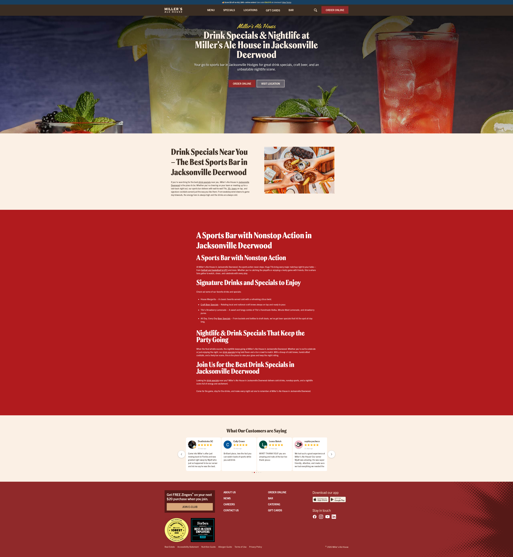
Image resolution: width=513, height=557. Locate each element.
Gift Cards (275, 510)
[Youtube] (327, 517)
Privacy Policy (255, 546)
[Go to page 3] (258, 472)
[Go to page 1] (254, 472)
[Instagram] (321, 517)
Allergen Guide (225, 546)
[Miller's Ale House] (177, 10)
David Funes (204, 441)
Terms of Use (240, 546)
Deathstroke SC (276, 441)
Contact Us (231, 510)
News (227, 498)
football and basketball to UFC (214, 270)
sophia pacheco (312, 441)
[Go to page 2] (256, 472)
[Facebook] (314, 517)
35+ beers (232, 188)
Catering (274, 504)
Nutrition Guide (208, 546)
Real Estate (170, 546)
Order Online (277, 492)
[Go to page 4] (260, 472)
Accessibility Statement (188, 546)
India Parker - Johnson (243, 441)
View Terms (286, 2)
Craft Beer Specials (209, 304)
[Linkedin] (334, 517)
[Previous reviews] (181, 454)
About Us (230, 492)
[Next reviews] (331, 454)
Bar (270, 498)
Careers (229, 504)
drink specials (204, 182)
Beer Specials (224, 318)
